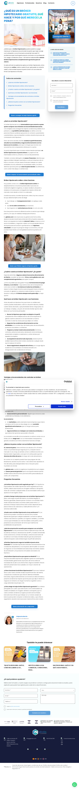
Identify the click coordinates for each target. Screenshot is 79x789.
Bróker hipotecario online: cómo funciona (21, 86)
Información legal (17, 767)
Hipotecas (20, 3)
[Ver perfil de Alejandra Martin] (9, 620)
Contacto (51, 3)
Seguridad (15, 768)
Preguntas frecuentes (15, 105)
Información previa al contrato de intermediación (36, 767)
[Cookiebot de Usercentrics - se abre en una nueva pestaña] (66, 382)
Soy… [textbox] (43, 690)
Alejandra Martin (21, 616)
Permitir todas (62, 406)
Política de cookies (62, 765)
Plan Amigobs (67, 767)
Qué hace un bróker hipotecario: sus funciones (22, 93)
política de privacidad (15, 706)
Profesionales (29, 3)
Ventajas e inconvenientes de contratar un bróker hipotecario (22, 97)
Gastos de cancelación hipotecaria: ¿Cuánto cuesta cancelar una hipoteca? (61, 54)
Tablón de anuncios (56, 767)
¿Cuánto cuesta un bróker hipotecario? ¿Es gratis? (24, 89)
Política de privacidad (49, 765)
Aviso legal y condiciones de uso (33, 765)
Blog (44, 3)
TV (19, 768)
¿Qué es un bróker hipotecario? (18, 82)
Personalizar (38, 406)
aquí (9, 393)
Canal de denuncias (17, 765)
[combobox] (57, 690)
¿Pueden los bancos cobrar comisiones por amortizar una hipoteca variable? (62, 61)
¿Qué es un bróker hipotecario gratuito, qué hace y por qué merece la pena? (61, 68)
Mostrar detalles (65, 401)
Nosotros (39, 3)
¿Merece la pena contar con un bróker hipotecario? (24, 102)
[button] (74, 784)
